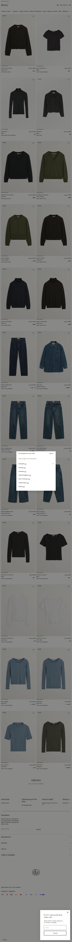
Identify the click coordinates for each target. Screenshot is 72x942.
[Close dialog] (67, 912)
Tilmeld (55, 933)
